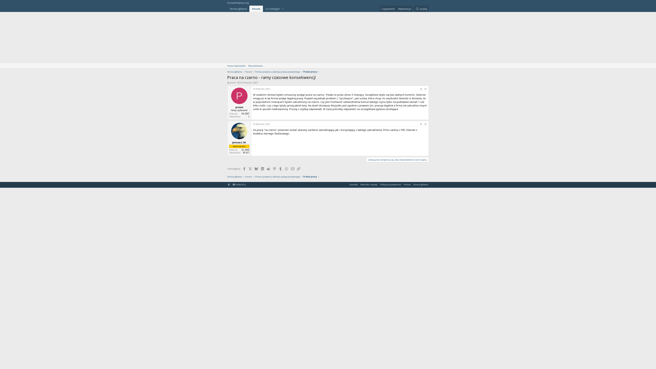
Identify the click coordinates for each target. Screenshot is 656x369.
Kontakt (354, 184)
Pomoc (407, 184)
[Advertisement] (328, 38)
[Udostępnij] (421, 89)
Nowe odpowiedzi (236, 65)
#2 (425, 124)
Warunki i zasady (369, 184)
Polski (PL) (240, 184)
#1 (425, 88)
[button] (282, 9)
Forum (256, 8)
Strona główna (238, 8)
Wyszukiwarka (255, 65)
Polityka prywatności (390, 184)
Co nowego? (272, 8)
